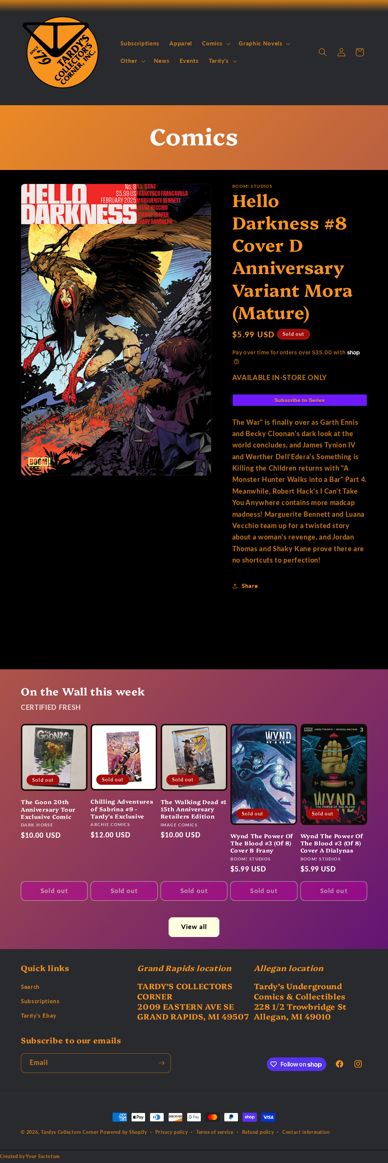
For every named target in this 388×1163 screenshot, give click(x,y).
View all (194, 927)
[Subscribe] (161, 1063)
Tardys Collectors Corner (70, 1132)
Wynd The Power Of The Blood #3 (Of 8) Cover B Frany (261, 843)
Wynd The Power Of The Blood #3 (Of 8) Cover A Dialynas (331, 843)
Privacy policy (171, 1132)
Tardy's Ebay (38, 1015)
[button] (215, 43)
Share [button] (250, 585)
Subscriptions (40, 1001)
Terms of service (214, 1132)
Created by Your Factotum (30, 1156)
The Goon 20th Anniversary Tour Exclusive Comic (48, 809)
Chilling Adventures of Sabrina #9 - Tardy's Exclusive (122, 809)
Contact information (306, 1132)
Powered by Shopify (123, 1132)
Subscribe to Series (299, 400)
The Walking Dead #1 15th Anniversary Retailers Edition (194, 809)
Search (30, 986)
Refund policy (258, 1132)
